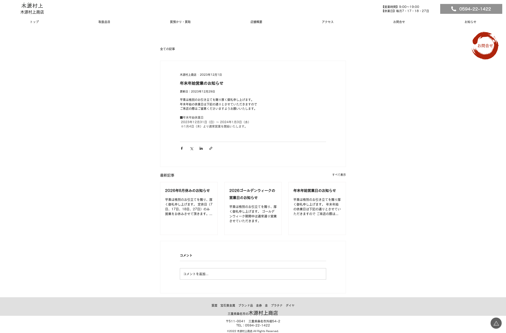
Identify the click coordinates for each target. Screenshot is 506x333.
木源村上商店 (32, 12)
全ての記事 (167, 48)
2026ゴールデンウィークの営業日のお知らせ (252, 194)
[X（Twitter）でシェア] (191, 148)
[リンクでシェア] (211, 148)
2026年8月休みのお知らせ (187, 190)
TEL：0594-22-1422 (253, 325)
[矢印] (496, 323)
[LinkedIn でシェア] (201, 148)
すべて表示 (339, 174)
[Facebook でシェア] (182, 148)
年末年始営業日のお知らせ (314, 190)
